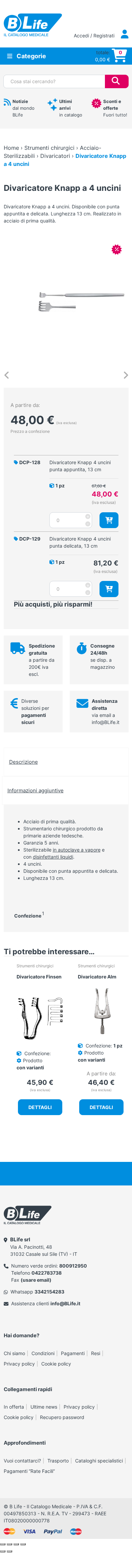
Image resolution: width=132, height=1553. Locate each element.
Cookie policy (56, 1364)
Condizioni (42, 1353)
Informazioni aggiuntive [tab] (35, 790)
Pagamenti (73, 1353)
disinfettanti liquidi (53, 857)
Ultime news (43, 1407)
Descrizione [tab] (23, 762)
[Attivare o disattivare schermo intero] (9, 1544)
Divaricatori (55, 155)
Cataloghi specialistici (99, 1460)
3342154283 (49, 1292)
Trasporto (58, 1460)
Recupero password (62, 1417)
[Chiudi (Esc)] (23, 1544)
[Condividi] (16, 1544)
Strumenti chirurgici (49, 147)
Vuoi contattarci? (22, 1460)
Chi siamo (14, 1353)
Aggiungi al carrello (109, 520)
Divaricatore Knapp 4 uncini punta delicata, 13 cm (80, 542)
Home (11, 147)
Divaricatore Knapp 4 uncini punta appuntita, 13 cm (80, 465)
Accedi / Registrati (95, 35)
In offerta (14, 1407)
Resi (95, 1353)
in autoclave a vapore (77, 850)
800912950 (73, 1266)
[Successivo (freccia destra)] (9, 1551)
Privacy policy (19, 1364)
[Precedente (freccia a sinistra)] (2, 1551)
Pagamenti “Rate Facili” (29, 1471)
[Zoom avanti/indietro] (2, 1544)
